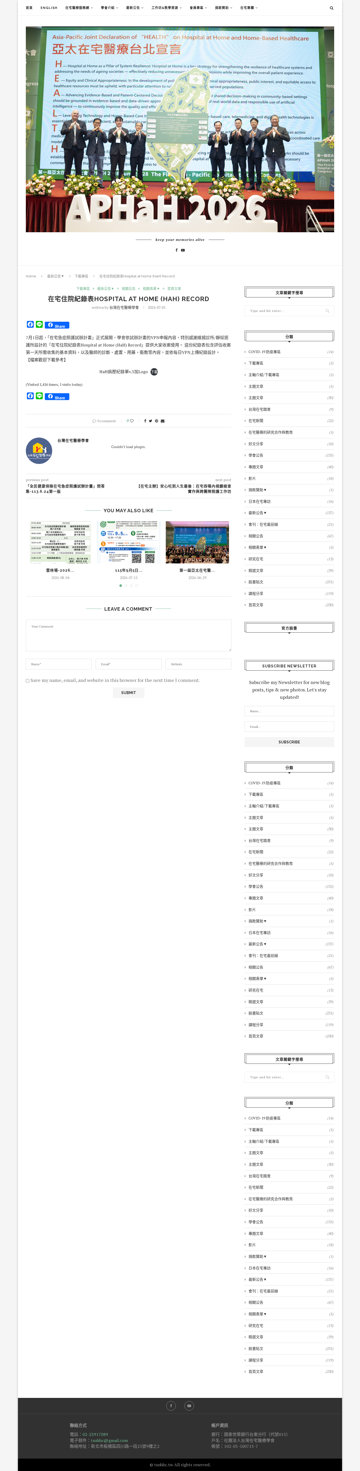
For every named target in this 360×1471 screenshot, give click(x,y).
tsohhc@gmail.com (109, 1440)
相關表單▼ (151, 289)
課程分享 (291, 593)
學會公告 (291, 455)
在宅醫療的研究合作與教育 (291, 432)
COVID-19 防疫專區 (291, 351)
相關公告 (128, 289)
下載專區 (81, 276)
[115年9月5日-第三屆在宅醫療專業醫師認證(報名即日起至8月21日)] (128, 542)
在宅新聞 (291, 420)
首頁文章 (174, 289)
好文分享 (291, 443)
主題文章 (291, 386)
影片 (291, 478)
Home (31, 276)
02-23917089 (95, 1434)
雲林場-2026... (60, 570)
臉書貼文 (291, 581)
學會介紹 (108, 8)
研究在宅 (291, 558)
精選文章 (291, 570)
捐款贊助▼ (291, 489)
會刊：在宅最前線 (291, 524)
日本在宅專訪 (291, 501)
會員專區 (196, 8)
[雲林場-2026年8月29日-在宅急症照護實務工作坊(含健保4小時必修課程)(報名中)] (60, 542)
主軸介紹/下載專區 (291, 374)
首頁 (29, 8)
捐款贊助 (222, 8)
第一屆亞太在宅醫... (197, 570)
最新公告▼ (55, 276)
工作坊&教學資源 (165, 8)
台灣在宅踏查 (291, 409)
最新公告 (133, 8)
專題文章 (291, 466)
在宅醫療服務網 (77, 8)
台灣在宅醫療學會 (124, 307)
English (49, 8)
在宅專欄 (247, 8)
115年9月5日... (129, 570)
